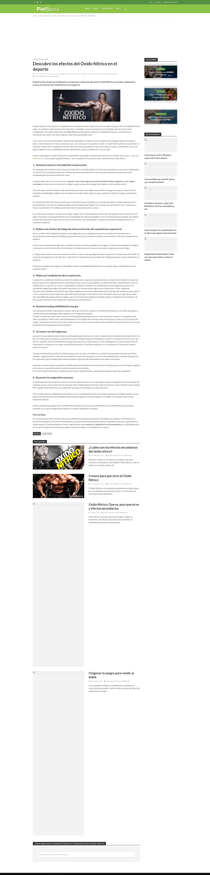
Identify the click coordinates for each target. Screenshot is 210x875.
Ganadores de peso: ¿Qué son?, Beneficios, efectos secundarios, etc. (159, 206)
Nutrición (107, 8)
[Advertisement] (105, 38)
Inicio (151, 2)
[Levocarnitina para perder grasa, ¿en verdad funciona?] (160, 169)
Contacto (158, 2)
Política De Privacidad (170, 2)
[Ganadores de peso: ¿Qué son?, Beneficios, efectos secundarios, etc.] (160, 193)
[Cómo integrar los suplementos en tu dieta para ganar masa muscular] (160, 220)
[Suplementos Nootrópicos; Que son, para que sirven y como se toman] (160, 244)
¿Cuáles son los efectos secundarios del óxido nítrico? (113, 449)
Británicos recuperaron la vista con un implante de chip (160, 118)
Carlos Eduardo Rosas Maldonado (46, 76)
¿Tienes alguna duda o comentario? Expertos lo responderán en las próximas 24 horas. (86, 74)
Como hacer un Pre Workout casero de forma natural (157, 156)
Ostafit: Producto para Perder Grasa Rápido (161, 73)
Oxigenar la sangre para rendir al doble (111, 675)
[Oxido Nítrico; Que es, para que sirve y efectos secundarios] (58, 584)
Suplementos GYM (49, 16)
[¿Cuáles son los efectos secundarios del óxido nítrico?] (58, 457)
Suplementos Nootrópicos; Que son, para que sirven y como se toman (159, 257)
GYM (117, 8)
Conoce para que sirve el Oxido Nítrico (110, 478)
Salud (95, 8)
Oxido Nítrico (47, 434)
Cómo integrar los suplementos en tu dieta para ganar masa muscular (160, 231)
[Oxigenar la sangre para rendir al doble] (58, 753)
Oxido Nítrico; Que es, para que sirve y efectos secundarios (114, 506)
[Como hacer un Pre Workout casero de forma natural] (160, 145)
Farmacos (160, 69)
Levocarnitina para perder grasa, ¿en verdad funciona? (159, 180)
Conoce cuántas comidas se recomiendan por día (161, 96)
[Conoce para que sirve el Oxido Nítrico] (58, 486)
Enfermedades (161, 114)
